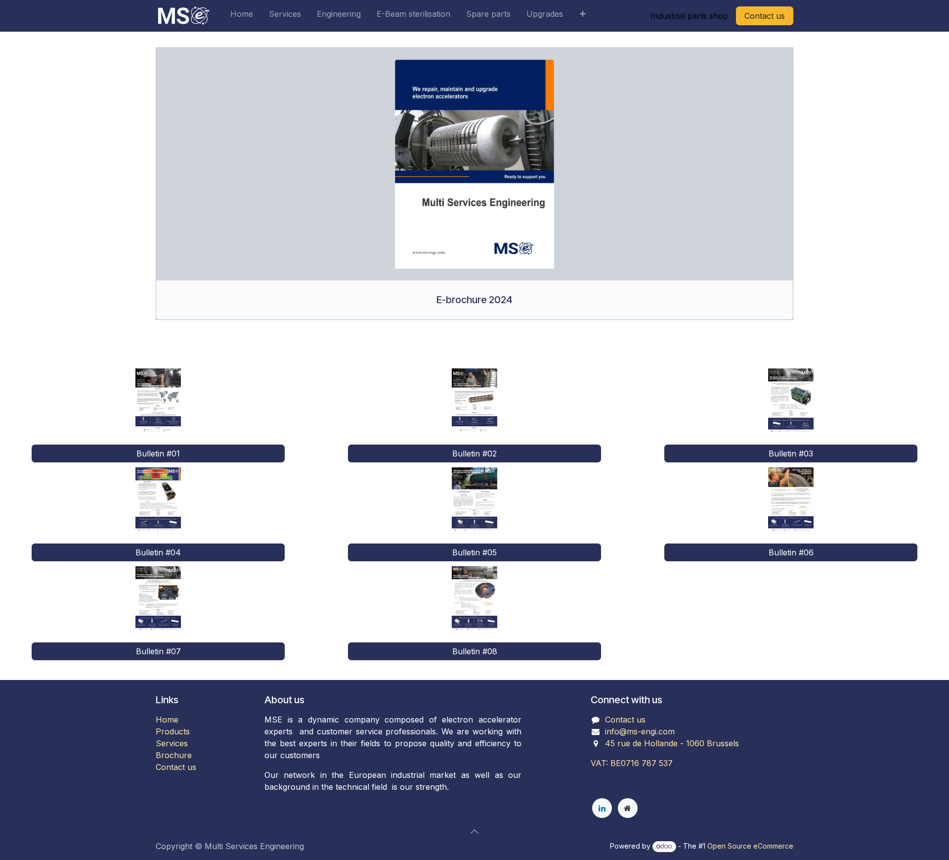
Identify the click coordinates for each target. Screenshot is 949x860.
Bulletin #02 (474, 453)
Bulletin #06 (791, 552)
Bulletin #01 (158, 453)
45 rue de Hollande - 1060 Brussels (672, 743)
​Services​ (172, 743)
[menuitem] (241, 16)
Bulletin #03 (791, 453)
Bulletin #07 (158, 651)
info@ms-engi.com (640, 731)
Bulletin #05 (474, 552)
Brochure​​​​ (174, 755)
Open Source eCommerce (750, 846)
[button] (474, 831)
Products (173, 731)
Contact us (764, 16)
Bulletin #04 (158, 552)
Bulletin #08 (474, 651)
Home (167, 719)
